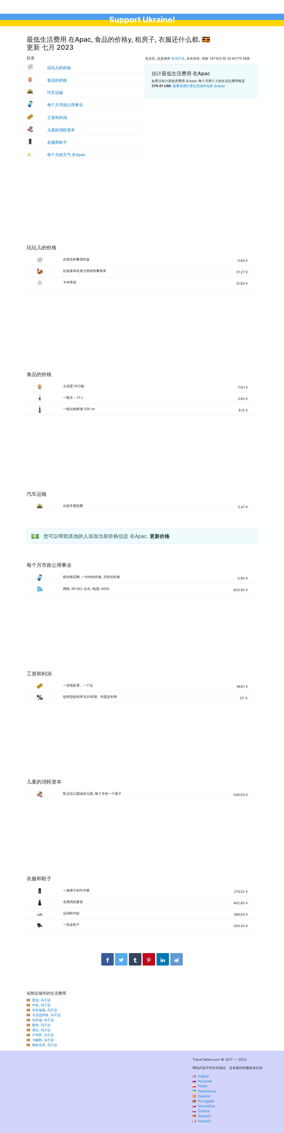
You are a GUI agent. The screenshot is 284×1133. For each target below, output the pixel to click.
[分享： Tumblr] (135, 959)
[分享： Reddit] (176, 959)
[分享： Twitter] (121, 959)
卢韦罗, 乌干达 (43, 1035)
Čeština (203, 1111)
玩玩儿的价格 (59, 67)
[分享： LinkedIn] (163, 959)
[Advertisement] (142, 205)
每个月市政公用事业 (65, 104)
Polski (202, 1086)
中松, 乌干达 (41, 1005)
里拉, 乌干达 (41, 1000)
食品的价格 (57, 80)
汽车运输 (55, 92)
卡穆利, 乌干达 (43, 1040)
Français (204, 1121)
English (203, 1076)
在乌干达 (178, 58)
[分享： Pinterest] (149, 959)
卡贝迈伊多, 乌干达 (46, 1015)
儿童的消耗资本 (61, 129)
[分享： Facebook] (107, 959)
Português (205, 1101)
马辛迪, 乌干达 (43, 1020)
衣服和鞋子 (57, 142)
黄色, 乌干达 (41, 1025)
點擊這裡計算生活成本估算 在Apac (199, 86)
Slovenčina (206, 1106)
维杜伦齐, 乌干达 (44, 1045)
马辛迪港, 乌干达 (44, 1010)
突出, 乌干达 (41, 1030)
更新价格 (160, 536)
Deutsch (204, 1116)
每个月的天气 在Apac (66, 154)
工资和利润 (57, 117)
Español (203, 1096)
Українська (206, 1091)
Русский (204, 1081)
